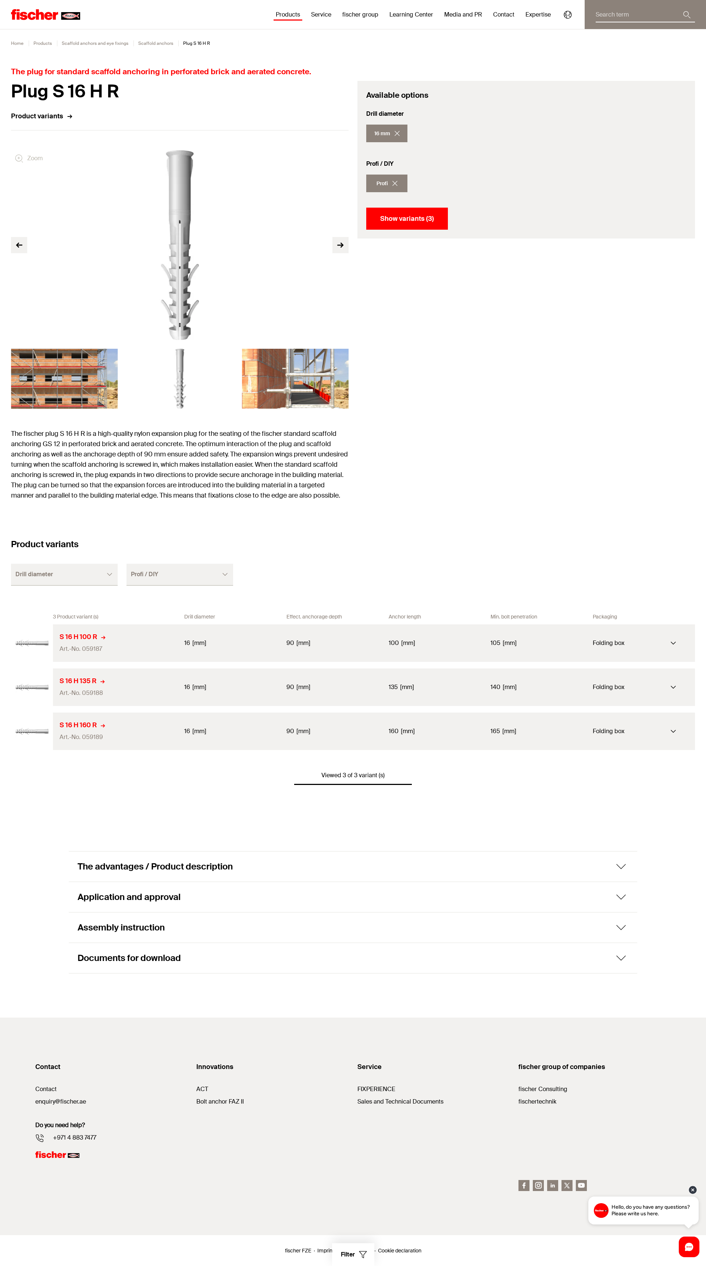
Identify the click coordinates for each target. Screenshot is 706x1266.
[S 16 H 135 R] (32, 687)
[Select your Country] (568, 15)
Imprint (325, 1250)
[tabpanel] (64, 379)
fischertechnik (537, 1101)
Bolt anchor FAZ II (220, 1101)
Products (42, 43)
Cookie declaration (399, 1250)
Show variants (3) (407, 218)
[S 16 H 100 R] (32, 643)
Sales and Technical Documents (400, 1101)
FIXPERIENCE (376, 1089)
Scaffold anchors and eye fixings (95, 43)
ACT (202, 1089)
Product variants (37, 116)
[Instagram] (538, 1185)
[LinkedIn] (552, 1185)
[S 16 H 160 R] (32, 731)
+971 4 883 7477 (74, 1137)
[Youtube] (581, 1185)
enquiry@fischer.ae (60, 1101)
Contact (503, 14)
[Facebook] (524, 1185)
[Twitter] (567, 1185)
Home (17, 43)
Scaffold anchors (155, 43)
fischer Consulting (542, 1089)
